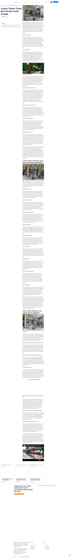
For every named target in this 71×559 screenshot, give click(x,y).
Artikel (4, 5)
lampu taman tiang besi (33, 181)
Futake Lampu (18, 556)
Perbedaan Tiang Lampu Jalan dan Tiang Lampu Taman (35, 479)
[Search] (51, 2)
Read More (3, 481)
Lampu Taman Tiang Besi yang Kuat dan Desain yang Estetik (11, 25)
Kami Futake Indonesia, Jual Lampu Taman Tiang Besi (10, 26)
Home (2, 5)
